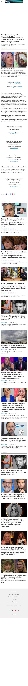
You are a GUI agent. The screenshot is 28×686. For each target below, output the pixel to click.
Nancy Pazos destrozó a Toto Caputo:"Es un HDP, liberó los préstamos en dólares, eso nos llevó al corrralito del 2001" (12, 375)
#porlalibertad (17, 82)
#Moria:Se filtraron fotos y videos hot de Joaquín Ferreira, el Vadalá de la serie (13, 318)
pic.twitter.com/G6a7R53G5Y (14, 83)
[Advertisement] (14, 18)
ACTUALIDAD (4, 48)
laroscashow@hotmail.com (14, 606)
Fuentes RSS (14, 599)
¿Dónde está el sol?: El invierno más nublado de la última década (13, 346)
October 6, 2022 (17, 86)
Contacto (14, 591)
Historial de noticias (14, 594)
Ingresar (15, 602)
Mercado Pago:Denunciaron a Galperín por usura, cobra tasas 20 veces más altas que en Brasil (13, 440)
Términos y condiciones (14, 596)
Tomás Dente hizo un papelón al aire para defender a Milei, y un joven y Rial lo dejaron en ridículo (13, 496)
